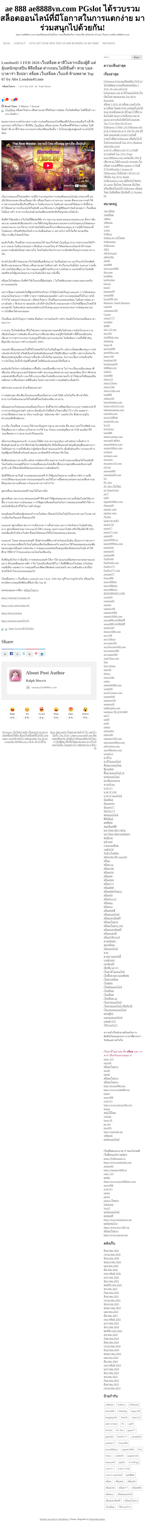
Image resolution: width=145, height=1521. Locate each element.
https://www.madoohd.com (117, 1162)
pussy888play (111, 585)
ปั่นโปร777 (109, 811)
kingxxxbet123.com (114, 406)
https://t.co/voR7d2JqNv (21, 628)
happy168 (109, 356)
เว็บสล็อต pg (110, 998)
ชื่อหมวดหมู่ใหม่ (112, 765)
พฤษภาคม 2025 (112, 1308)
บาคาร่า (108, 788)
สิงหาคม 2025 (111, 1296)
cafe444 (108, 306)
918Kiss (108, 234)
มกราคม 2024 (111, 1369)
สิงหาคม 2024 (111, 1342)
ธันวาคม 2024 (111, 1327)
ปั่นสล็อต (108, 799)
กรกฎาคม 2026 (112, 1254)
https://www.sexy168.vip (116, 1227)
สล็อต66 (108, 876)
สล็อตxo (108, 906)
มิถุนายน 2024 (111, 1350)
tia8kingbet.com (112, 708)
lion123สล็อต (111, 417)
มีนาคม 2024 (111, 1361)
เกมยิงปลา (109, 960)
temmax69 (109, 704)
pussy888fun (110, 582)
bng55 (107, 287)
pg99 (106, 497)
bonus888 (109, 295)
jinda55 (107, 371)
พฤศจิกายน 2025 (113, 1285)
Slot (106, 662)
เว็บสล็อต (10, 110)
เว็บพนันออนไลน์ (113, 987)
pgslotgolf (109, 551)
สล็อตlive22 (110, 899)
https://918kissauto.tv (115, 1158)
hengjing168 (110, 360)
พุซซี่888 (108, 822)
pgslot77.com (111, 532)
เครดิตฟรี (109, 964)
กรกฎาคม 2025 (112, 1300)
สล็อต (107, 861)
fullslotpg (108, 341)
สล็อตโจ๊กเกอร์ (112, 937)
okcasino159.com (113, 463)
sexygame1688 (111, 650)
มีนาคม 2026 (111, 1269)
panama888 (109, 471)
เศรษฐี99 (108, 1013)
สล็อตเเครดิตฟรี (112, 929)
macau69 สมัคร (112, 440)
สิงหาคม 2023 (111, 1384)
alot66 (107, 260)
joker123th (109, 387)
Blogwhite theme (97, 1519)
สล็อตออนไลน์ (111, 914)
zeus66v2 (108, 754)
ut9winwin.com (112, 746)
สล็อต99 (108, 895)
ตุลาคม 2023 (111, 1376)
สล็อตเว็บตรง (8, 86)
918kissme (109, 245)
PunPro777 (109, 566)
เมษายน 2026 (111, 1266)
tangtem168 (110, 700)
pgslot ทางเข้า (111, 520)
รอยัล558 (109, 849)
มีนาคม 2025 (111, 1315)
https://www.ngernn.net (116, 1235)
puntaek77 (109, 574)
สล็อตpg (108, 903)
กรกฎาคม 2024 (112, 1346)
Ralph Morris (45, 86)
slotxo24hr (109, 677)
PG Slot (108, 482)
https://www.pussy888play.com (120, 1181)
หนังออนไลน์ (111, 948)
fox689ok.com (111, 337)
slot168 (107, 669)
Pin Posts (109, 43)
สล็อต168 (109, 868)
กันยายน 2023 (111, 1380)
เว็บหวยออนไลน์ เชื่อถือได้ (118, 1006)
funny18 (108, 345)
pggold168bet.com (113, 501)
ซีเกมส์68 (109, 769)
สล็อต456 (109, 872)
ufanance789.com (113, 738)
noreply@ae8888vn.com (44, 687)
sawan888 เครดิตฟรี (114, 620)
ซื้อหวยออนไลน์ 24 (114, 773)
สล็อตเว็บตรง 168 (113, 925)
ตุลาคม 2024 (111, 1334)
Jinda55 (124, 1417)
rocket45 (108, 597)
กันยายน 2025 (111, 1292)
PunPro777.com (112, 570)
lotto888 (108, 432)
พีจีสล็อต (108, 818)
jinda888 (108, 375)
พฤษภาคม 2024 (112, 1353)
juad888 (108, 394)
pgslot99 (108, 536)
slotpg (107, 1109)
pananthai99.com (112, 474)
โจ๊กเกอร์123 (110, 1025)
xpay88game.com (113, 750)
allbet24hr (109, 257)
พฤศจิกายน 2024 (113, 1330)
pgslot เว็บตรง (111, 1200)
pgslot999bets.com (113, 543)
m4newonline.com (113, 436)
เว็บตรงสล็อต (111, 979)
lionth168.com (111, 421)
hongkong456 (111, 364)
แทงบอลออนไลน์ (113, 1017)
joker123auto (110, 383)
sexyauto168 (110, 643)
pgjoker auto (110, 509)
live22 (107, 425)
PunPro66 (109, 559)
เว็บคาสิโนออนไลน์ (114, 971)
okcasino (108, 459)
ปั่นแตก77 (109, 807)
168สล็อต (109, 215)
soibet (107, 681)
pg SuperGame (111, 490)
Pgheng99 (109, 505)
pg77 (106, 494)
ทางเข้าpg (109, 784)
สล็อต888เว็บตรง (113, 891)
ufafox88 (108, 734)
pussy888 (108, 1097)
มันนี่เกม (108, 838)
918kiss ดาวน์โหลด (114, 238)
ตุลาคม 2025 (111, 1288)
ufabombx (109, 731)
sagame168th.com (113, 616)
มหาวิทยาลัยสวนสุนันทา (117, 834)
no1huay (108, 452)
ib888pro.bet (110, 367)
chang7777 (109, 318)
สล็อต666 (109, 880)
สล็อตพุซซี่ (109, 910)
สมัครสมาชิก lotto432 (115, 857)
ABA (106, 249)
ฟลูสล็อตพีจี (110, 826)
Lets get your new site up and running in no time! (64, 43)
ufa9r (106, 723)
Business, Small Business (117, 303)
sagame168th (110, 612)
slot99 (107, 1070)
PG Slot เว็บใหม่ (112, 486)
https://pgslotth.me (113, 1131)
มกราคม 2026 (111, 1277)
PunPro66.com (111, 562)
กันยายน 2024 (111, 1338)
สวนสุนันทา (110, 941)
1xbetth (107, 1116)
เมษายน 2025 (111, 1311)
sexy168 (108, 635)
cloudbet (108, 322)
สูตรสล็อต (109, 945)
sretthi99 (108, 689)
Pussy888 (108, 578)
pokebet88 (109, 555)
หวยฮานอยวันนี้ (112, 956)
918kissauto (110, 241)
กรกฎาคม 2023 (112, 1388)
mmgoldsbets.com (113, 444)
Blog (6, 43)
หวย (106, 952)
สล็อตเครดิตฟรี (112, 918)
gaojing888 (109, 348)
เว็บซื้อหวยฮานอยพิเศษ (116, 975)
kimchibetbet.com (113, 402)
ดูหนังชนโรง (111, 1223)
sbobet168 (109, 627)
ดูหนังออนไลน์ (111, 776)
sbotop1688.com (112, 631)
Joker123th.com (112, 390)
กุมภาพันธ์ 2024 (112, 1365)
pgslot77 (108, 528)
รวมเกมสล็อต (111, 845)
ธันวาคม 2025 (111, 1281)
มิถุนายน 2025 (111, 1304)
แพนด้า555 (110, 1021)
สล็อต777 (109, 883)
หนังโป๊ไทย (110, 1112)
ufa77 (106, 715)
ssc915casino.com (113, 692)
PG (105, 478)
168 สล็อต (109, 211)
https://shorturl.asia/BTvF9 (15, 620)
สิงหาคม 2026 (111, 1250)
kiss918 (107, 1128)
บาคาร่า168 (110, 792)
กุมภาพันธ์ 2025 (112, 1319)
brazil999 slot (111, 299)
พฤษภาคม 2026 (112, 1262)
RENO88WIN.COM (114, 593)
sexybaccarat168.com (115, 646)
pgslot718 (109, 524)
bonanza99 (109, 291)
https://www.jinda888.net (117, 1089)
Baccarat (108, 272)
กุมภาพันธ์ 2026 (112, 1273)
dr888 (107, 325)
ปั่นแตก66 (109, 803)
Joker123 (108, 379)
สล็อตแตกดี (110, 933)
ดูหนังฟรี (108, 1216)
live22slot (109, 429)
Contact (20, 43)
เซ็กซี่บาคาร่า (111, 968)
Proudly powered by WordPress (54, 1519)
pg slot (107, 1124)
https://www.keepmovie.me (118, 1219)
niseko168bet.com (113, 448)
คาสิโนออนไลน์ (112, 761)
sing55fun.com (111, 658)
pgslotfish (109, 547)
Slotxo (107, 673)
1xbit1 (107, 230)
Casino (107, 314)
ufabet (107, 727)
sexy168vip (109, 639)
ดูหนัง (107, 1177)
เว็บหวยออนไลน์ (112, 1002)
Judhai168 (109, 398)
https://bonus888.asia (114, 1086)
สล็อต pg (108, 864)
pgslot (107, 1093)
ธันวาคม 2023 (111, 1373)
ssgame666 (109, 696)
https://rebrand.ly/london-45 (15, 598)
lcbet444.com (111, 413)
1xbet (106, 226)
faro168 (108, 333)
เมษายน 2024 (111, 1357)
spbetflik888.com (112, 685)
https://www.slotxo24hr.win (118, 1105)
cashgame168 (111, 310)
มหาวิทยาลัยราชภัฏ (115, 830)
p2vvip (107, 467)
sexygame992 (111, 654)
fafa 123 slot (110, 329)
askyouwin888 (111, 268)
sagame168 (109, 608)
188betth (108, 222)
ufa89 (106, 719)
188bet (107, 218)
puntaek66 (136, 1437)
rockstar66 (109, 601)
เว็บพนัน (108, 983)
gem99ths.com (111, 352)
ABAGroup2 (110, 253)
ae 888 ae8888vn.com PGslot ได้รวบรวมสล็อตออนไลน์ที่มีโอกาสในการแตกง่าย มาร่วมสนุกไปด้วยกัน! (72, 18)
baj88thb (108, 276)
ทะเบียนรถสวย (112, 780)
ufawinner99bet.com (114, 742)
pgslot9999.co (111, 539)
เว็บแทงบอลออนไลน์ (115, 1010)
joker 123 (108, 1059)
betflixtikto (109, 280)
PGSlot (107, 517)
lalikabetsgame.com (114, 410)
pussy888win (110, 589)
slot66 (107, 1074)
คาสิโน (107, 757)
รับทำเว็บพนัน (111, 853)
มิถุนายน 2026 (111, 1258)
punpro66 (108, 1166)
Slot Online (109, 666)
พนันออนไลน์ (111, 815)
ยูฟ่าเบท (108, 841)
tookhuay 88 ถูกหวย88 (115, 711)
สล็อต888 (109, 887)
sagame (107, 604)
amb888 (108, 264)
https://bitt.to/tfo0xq (11, 613)
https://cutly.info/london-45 (15, 605)
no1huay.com (110, 455)
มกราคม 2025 (111, 1323)
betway (107, 283)
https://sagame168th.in (115, 1170)
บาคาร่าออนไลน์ (113, 796)
